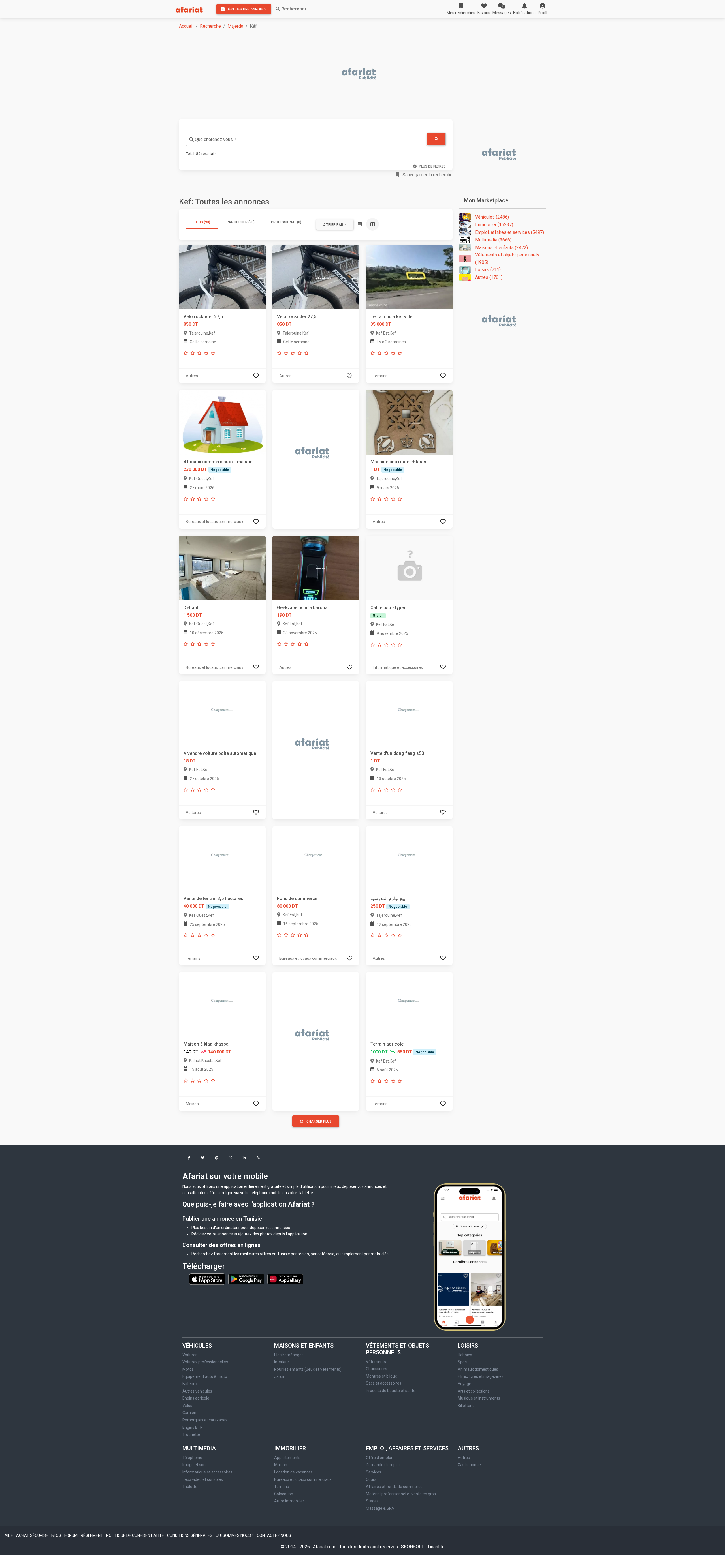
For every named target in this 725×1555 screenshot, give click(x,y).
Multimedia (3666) (493, 240)
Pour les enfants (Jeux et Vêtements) (308, 1369)
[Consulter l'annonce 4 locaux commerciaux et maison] (222, 422)
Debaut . (192, 607)
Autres (468, 1448)
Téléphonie (192, 1457)
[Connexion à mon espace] (256, 375)
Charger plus (319, 1121)
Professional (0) (286, 222)
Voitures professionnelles (205, 1362)
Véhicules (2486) (492, 217)
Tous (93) (202, 222)
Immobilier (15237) (494, 224)
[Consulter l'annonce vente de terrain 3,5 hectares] (222, 858)
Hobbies (465, 1355)
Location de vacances (293, 1472)
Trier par (334, 225)
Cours (371, 1479)
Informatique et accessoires (207, 1472)
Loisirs (468, 1345)
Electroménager (288, 1355)
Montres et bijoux (381, 1376)
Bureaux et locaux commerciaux (303, 1479)
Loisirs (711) (488, 269)
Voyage (464, 1383)
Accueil (186, 26)
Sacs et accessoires (383, 1383)
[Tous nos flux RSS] (258, 1158)
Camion (189, 1412)
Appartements (287, 1457)
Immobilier (290, 1448)
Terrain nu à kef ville (391, 316)
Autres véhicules (197, 1391)
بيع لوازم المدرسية (387, 898)
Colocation (283, 1494)
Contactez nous (274, 1535)
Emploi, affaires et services (407, 1448)
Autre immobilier (289, 1501)
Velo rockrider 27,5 (203, 316)
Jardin (279, 1376)
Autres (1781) (488, 277)
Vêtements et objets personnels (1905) (507, 258)
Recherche (210, 26)
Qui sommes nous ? (235, 1535)
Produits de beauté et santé (390, 1390)
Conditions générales (190, 1535)
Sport (463, 1362)
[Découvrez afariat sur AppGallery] (285, 1278)
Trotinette (191, 1434)
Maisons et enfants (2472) (501, 247)
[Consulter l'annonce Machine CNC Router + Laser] (409, 422)
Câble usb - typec (388, 607)
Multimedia (199, 1448)
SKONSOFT (413, 1546)
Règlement (92, 1535)
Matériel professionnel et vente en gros (401, 1494)
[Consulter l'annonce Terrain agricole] (409, 1004)
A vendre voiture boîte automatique (220, 753)
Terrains (281, 1486)
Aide (9, 1535)
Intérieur (281, 1362)
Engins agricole (195, 1398)
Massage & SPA (380, 1508)
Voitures (189, 1355)
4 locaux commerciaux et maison (218, 461)
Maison (280, 1464)
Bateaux (189, 1383)
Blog (56, 1535)
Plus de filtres (432, 166)
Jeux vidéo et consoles (202, 1479)
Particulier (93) (241, 222)
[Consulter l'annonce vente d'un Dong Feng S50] (409, 713)
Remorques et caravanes (204, 1420)
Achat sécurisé (32, 1535)
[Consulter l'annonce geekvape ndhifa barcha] (315, 567)
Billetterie (466, 1405)
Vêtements (376, 1361)
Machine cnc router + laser (398, 461)
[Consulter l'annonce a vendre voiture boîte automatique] (222, 713)
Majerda (235, 26)
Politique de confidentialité (135, 1535)
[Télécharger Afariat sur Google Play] (246, 1278)
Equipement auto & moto (204, 1376)
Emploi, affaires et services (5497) (509, 232)
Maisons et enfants (304, 1345)
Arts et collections (474, 1391)
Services (373, 1472)
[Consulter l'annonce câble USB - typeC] (409, 567)
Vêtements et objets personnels (397, 1349)
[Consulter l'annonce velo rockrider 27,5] (222, 276)
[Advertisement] (349, 74)
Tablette (189, 1486)
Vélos (187, 1405)
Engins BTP (192, 1427)
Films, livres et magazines (481, 1376)
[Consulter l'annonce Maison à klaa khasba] (222, 1004)
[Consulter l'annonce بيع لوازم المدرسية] (409, 858)
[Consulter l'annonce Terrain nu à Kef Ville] (409, 276)
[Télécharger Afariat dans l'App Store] (207, 1278)
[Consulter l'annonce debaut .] (222, 567)
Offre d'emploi (379, 1457)
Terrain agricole (387, 1044)
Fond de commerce (297, 898)
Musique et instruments (479, 1398)
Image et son (194, 1464)
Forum (71, 1535)
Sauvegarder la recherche (427, 174)
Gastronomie (469, 1464)
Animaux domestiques (478, 1369)
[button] (542, 9)
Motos (188, 1369)
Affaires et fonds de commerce (394, 1486)
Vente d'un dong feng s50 (397, 753)
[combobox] (306, 139)
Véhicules (197, 1345)
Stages (372, 1501)
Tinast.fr (435, 1546)
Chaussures (376, 1368)
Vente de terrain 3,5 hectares (213, 898)
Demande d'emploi (383, 1464)
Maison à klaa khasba (206, 1044)
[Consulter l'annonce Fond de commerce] (315, 858)
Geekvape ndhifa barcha (302, 607)
